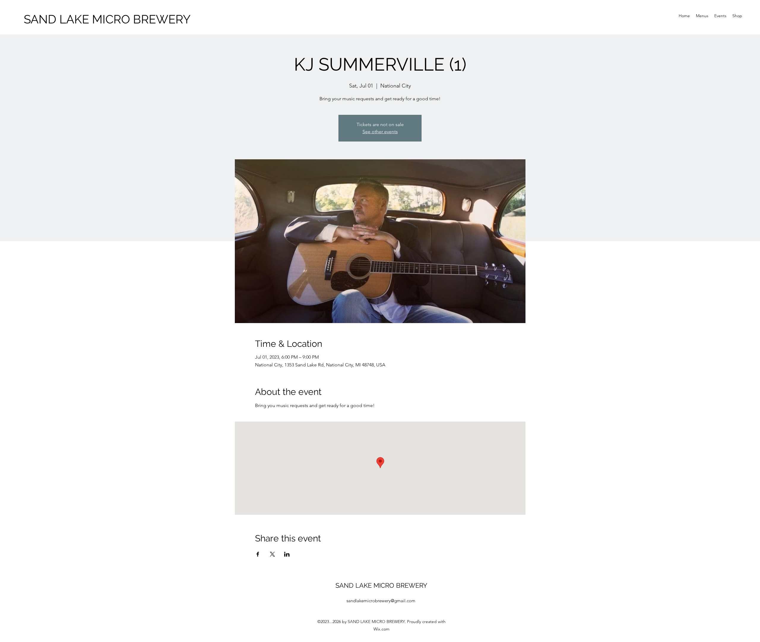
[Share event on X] (272, 554)
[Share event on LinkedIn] (287, 554)
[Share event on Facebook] (258, 554)
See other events (380, 131)
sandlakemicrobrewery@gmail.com (380, 600)
